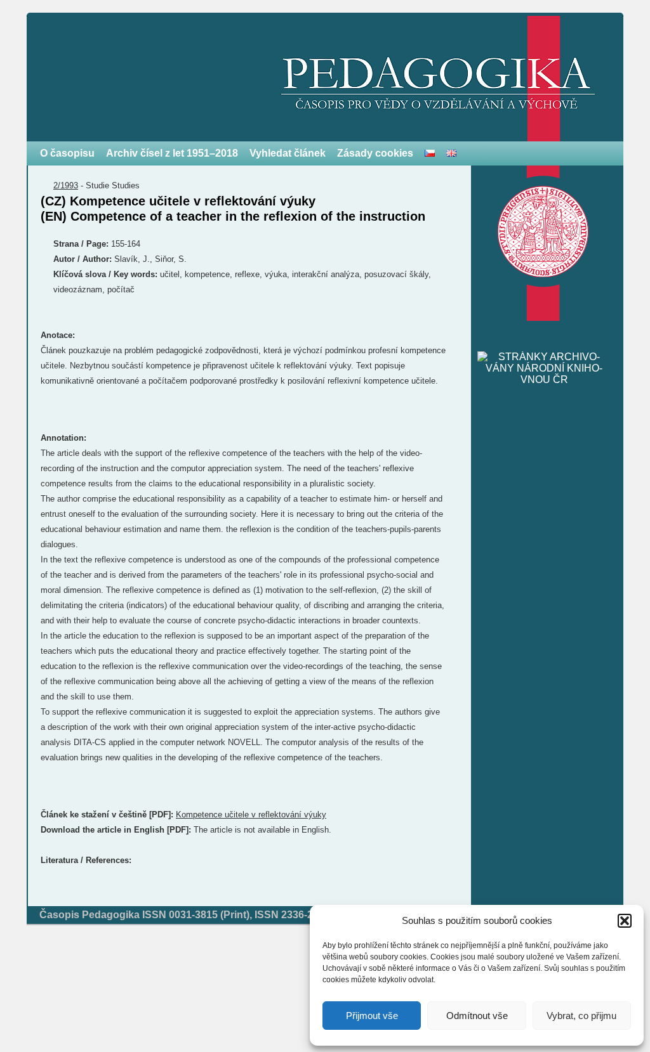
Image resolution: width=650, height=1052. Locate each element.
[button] (624, 920)
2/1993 (65, 185)
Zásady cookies (375, 153)
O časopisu (67, 153)
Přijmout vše (372, 1015)
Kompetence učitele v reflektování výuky (251, 814)
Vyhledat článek (287, 153)
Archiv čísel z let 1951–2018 (172, 153)
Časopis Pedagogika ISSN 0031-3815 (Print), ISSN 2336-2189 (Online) (204, 914)
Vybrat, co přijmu (581, 1015)
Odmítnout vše (477, 1015)
